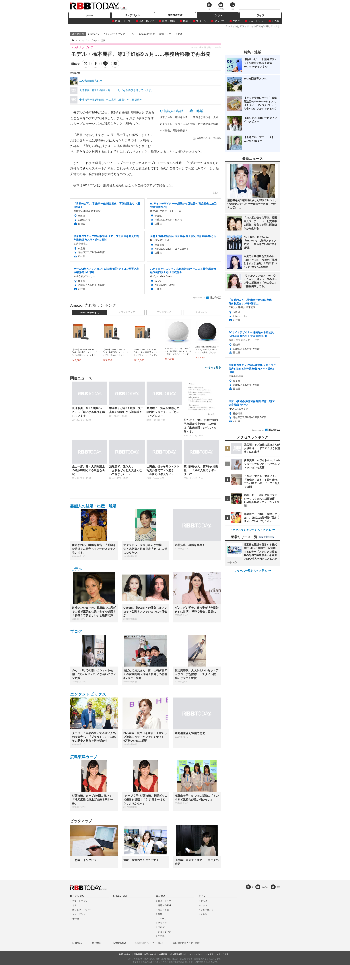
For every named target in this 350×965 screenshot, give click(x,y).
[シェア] (96, 64)
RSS (278, 887)
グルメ (204, 901)
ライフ (260, 15)
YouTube (265, 887)
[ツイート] (86, 64)
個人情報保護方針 (178, 954)
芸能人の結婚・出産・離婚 (183, 111)
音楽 (185, 21)
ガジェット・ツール (82, 910)
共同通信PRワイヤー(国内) (149, 943)
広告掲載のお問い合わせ (145, 954)
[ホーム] (72, 40)
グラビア (219, 21)
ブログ (236, 21)
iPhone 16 (93, 34)
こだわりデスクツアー (115, 34)
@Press (96, 943)
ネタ (74, 905)
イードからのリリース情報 (201, 954)
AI (133, 34)
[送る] (105, 64)
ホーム (89, 15)
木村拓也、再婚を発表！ (174, 130)
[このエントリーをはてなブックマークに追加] (115, 64)
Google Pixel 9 (147, 34)
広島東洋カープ (83, 757)
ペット (204, 905)
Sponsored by (199, 297)
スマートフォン (80, 901)
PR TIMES (76, 943)
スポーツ (201, 21)
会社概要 (163, 954)
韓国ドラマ (165, 34)
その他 (275, 21)
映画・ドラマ (123, 21)
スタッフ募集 (223, 954)
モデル (76, 569)
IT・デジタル (132, 15)
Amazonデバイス (89, 312)
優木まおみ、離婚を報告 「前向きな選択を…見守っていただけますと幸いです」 (207, 117)
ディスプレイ (164, 312)
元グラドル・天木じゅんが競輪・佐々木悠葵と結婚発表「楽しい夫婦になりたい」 (207, 123)
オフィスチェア (126, 312)
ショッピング (255, 21)
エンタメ (218, 15)
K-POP (179, 34)
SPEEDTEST (175, 15)
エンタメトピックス (88, 694)
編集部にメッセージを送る (209, 138)
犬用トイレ (201, 312)
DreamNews (119, 943)
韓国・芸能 (168, 21)
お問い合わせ (125, 954)
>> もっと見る (213, 367)
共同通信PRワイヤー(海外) (187, 943)
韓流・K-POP (146, 21)
